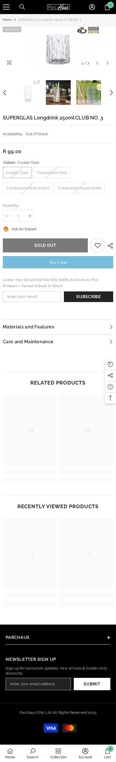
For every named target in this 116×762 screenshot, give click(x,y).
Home (7, 20)
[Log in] (92, 7)
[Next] (108, 63)
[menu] (6, 7)
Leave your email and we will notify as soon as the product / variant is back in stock (50, 283)
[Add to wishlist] (98, 245)
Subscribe (88, 296)
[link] (30, 471)
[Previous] (97, 63)
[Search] (22, 7)
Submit (92, 684)
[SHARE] (109, 245)
